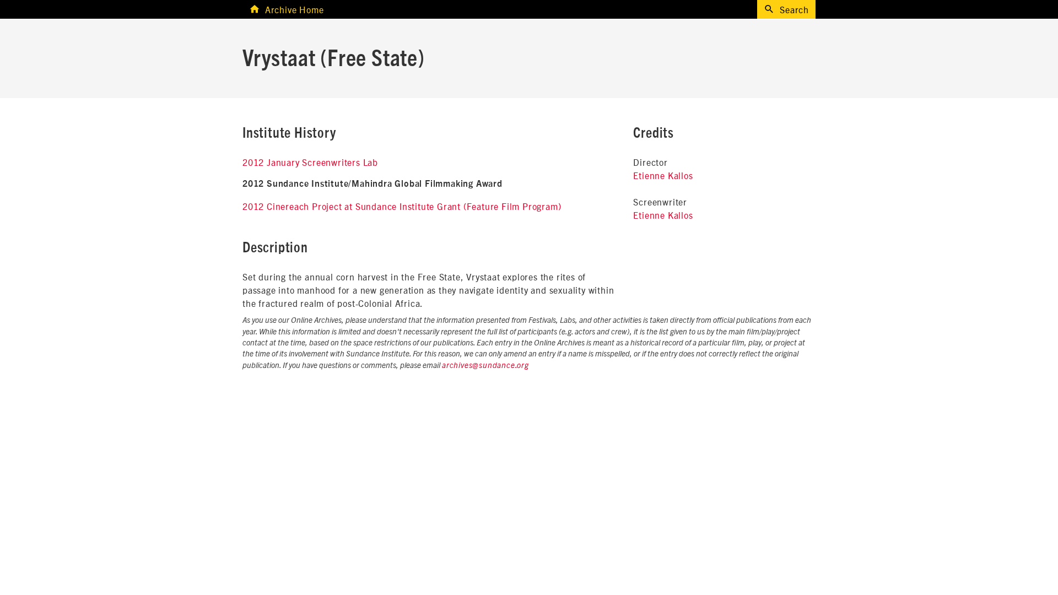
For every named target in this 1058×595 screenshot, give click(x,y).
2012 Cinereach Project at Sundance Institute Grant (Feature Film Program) (401, 206)
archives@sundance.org (485, 366)
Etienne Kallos (663, 175)
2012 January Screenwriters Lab (310, 161)
